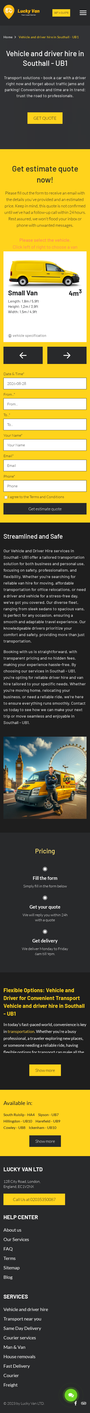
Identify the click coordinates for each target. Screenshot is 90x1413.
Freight (10, 1384)
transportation (21, 1031)
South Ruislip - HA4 (19, 1114)
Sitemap (11, 1267)
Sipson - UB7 (48, 1114)
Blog (7, 1277)
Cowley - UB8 (14, 1127)
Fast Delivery (16, 1366)
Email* (8, 456)
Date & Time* (13, 374)
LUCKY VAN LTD (23, 1169)
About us (12, 1230)
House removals (19, 1356)
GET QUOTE (45, 118)
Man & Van (14, 1347)
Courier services (19, 1337)
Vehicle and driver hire (25, 1309)
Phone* (9, 476)
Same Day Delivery (22, 1328)
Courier (11, 1375)
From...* (9, 394)
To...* (6, 415)
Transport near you (22, 1318)
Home (7, 37)
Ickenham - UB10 (42, 1127)
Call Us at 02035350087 (34, 1199)
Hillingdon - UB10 (17, 1121)
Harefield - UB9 (48, 1121)
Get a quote (61, 12)
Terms (9, 1258)
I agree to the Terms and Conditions (36, 496)
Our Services (16, 1239)
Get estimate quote (45, 508)
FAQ (8, 1248)
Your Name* (12, 435)
